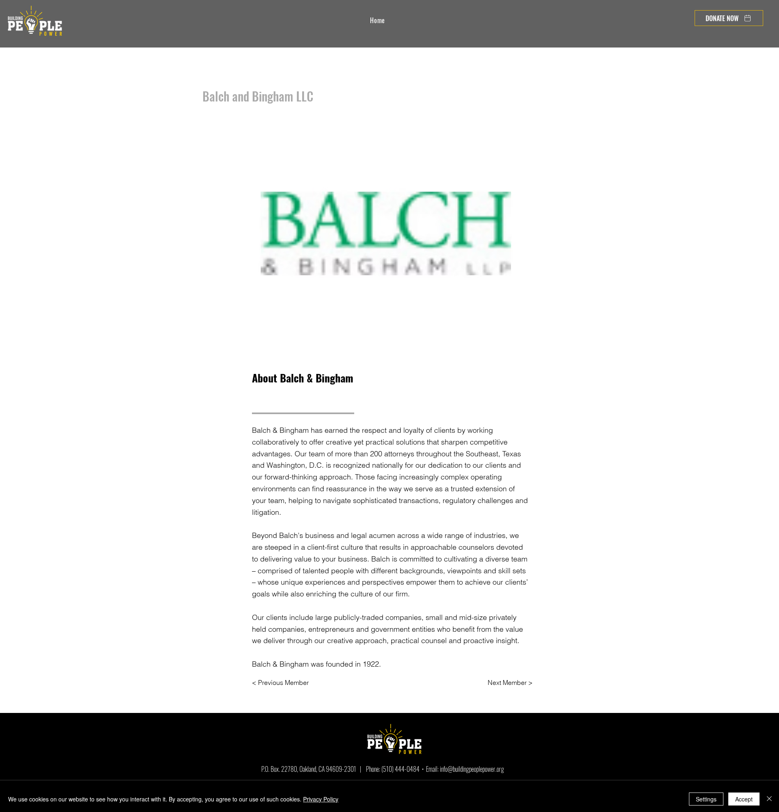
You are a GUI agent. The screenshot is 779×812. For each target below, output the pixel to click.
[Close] (769, 799)
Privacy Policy (320, 799)
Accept (744, 799)
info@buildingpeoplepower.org (472, 769)
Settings (706, 799)
